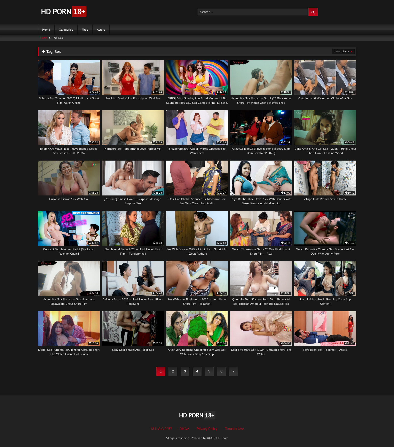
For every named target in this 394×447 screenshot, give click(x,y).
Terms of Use (234, 429)
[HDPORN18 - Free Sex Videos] (63, 12)
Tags (85, 29)
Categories (66, 29)
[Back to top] (381, 435)
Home (46, 29)
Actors (101, 29)
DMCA (184, 429)
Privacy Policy (207, 429)
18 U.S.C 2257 (161, 429)
